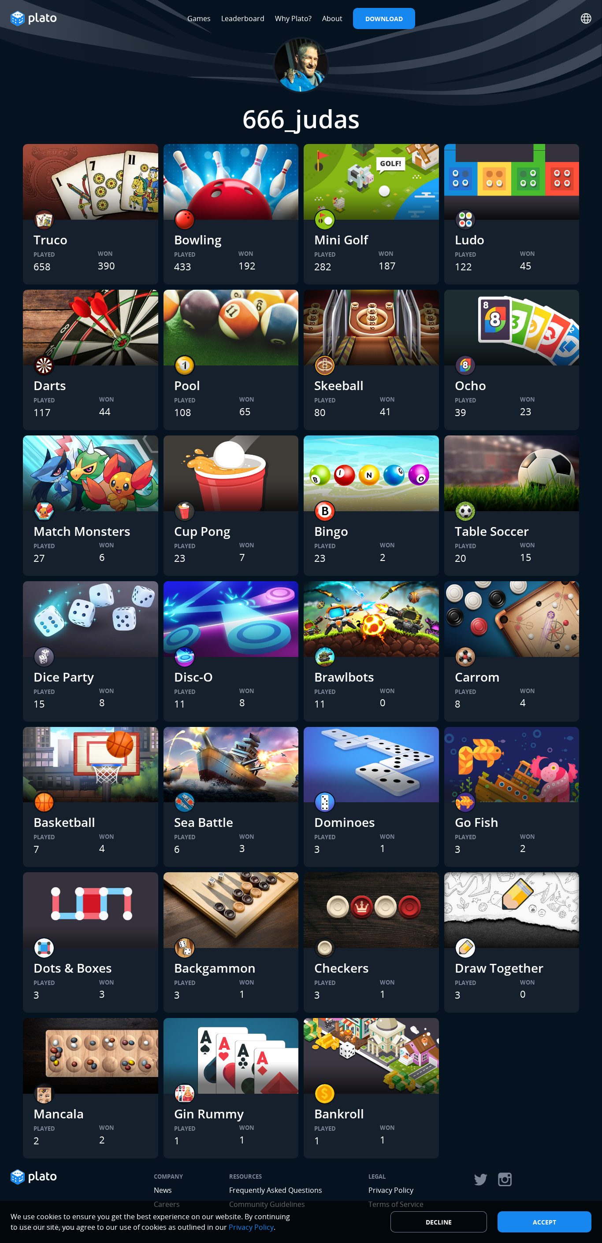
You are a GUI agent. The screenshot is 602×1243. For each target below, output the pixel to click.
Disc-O (193, 676)
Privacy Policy (390, 1190)
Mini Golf (341, 239)
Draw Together (499, 967)
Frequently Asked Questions (275, 1190)
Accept (544, 1222)
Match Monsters (81, 531)
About (332, 18)
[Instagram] (505, 1179)
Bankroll (339, 1113)
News (163, 1190)
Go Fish (476, 822)
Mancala (58, 1113)
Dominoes (344, 822)
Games (199, 18)
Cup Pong (202, 531)
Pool (187, 385)
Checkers (341, 967)
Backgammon (215, 967)
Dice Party (63, 676)
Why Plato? (293, 18)
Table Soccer (492, 531)
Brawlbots (344, 676)
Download (384, 19)
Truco (50, 239)
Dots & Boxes (72, 967)
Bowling (198, 239)
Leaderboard (242, 18)
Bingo (331, 531)
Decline (439, 1222)
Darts (49, 385)
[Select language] (586, 18)
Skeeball (339, 385)
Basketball (64, 822)
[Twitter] (480, 1179)
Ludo (469, 239)
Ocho (470, 385)
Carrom (477, 676)
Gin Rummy (209, 1113)
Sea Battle (203, 822)
